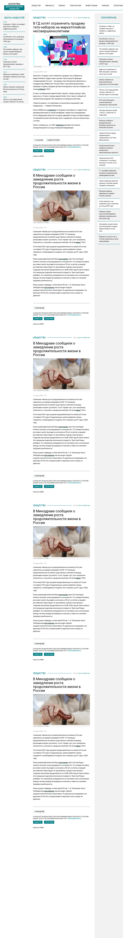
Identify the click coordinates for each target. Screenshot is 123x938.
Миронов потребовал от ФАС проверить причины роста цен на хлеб (108, 72)
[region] (14, 63)
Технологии (75, 6)
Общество (36, 6)
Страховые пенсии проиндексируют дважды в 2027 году (108, 61)
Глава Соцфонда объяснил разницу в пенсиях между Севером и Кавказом (108, 183)
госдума (39, 140)
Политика (118, 6)
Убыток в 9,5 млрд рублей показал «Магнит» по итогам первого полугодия (108, 92)
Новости (37, 151)
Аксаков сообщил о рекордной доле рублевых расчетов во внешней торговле (107, 124)
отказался (51, 110)
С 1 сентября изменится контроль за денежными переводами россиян (108, 173)
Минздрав (39, 308)
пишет (78, 242)
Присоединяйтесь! (74, 147)
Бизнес (62, 6)
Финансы (49, 6)
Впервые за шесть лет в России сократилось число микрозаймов (108, 239)
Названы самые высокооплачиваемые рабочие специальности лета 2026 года (107, 215)
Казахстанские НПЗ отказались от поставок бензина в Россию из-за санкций (108, 161)
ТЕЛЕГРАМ (49, 151)
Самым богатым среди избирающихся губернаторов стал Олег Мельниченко (107, 136)
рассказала (49, 287)
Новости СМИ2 (38, 156)
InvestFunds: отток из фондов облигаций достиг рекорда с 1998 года (108, 41)
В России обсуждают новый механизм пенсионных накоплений (108, 102)
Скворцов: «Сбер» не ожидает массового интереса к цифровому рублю (107, 29)
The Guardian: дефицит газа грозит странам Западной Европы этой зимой (108, 51)
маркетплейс (54, 140)
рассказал (63, 259)
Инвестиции (91, 6)
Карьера (105, 6)
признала (60, 125)
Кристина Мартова (84, 17)
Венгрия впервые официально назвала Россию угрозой (106, 193)
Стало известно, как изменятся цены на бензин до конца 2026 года (108, 203)
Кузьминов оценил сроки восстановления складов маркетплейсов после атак (108, 227)
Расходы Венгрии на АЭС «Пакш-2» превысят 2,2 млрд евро (108, 112)
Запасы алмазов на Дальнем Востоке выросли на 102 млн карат (108, 82)
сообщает (41, 89)
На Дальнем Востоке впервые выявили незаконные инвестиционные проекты (108, 149)
